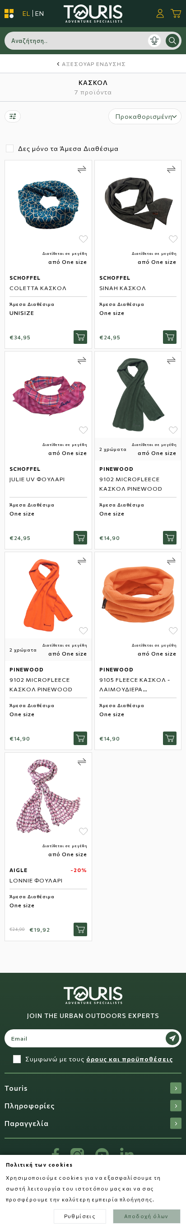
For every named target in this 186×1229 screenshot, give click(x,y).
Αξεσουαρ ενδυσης (94, 64)
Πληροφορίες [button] (30, 1105)
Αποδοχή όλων (146, 1216)
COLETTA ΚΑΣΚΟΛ (38, 287)
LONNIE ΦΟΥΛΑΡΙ (36, 880)
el (26, 13)
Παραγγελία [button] (27, 1123)
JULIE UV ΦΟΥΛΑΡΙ (37, 479)
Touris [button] (16, 1088)
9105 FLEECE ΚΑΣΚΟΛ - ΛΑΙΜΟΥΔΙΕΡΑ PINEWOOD (134, 689)
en (39, 13)
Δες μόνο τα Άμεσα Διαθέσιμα (68, 148)
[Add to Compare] (82, 169)
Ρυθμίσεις (80, 1216)
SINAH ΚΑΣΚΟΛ (122, 287)
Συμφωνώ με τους (99, 1059)
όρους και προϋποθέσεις (129, 1059)
